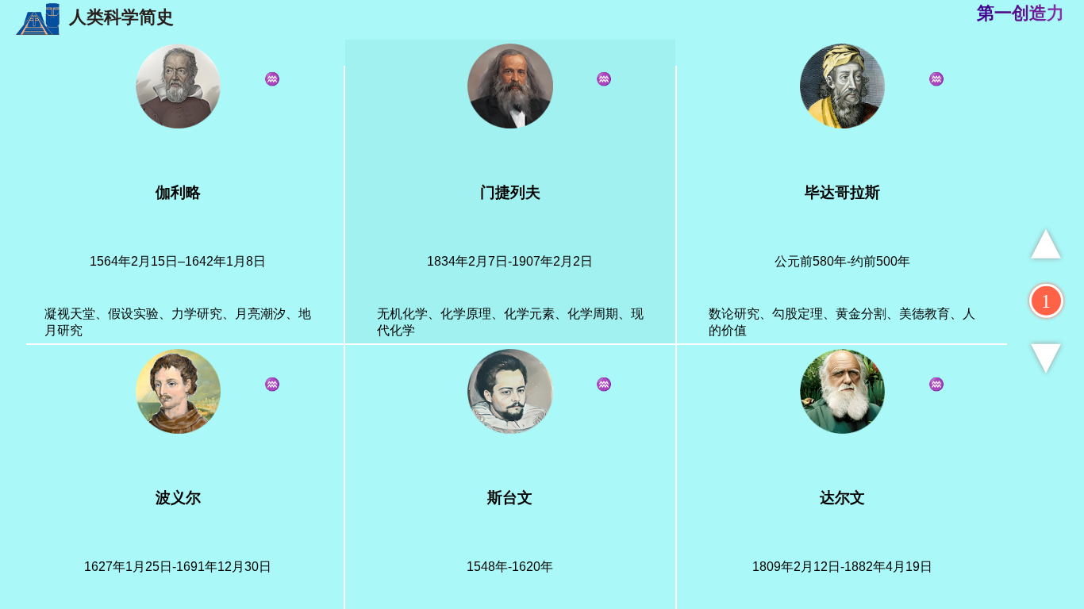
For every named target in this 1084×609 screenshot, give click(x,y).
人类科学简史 (117, 17)
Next (1046, 358)
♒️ (604, 79)
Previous (1046, 244)
